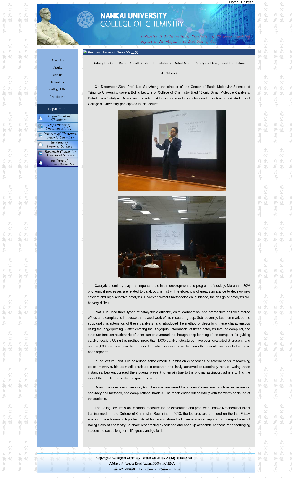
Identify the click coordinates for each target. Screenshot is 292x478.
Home (233, 2)
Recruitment (57, 96)
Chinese (247, 2)
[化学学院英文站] (146, 43)
